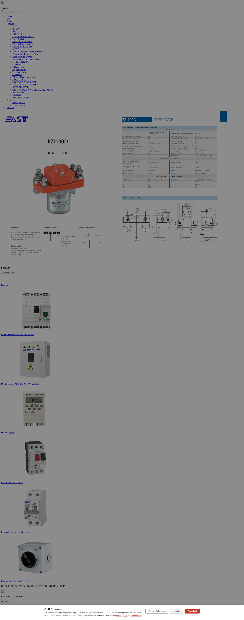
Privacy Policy (121, 615)
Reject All (176, 611)
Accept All (192, 611)
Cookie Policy (136, 615)
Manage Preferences (156, 611)
